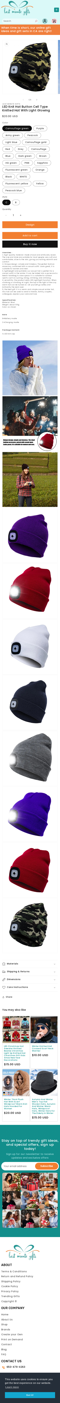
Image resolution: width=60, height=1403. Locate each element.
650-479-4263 (16, 1367)
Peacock (33, 135)
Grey (21, 149)
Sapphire (42, 162)
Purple (40, 128)
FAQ (3, 1354)
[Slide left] (23, 99)
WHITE (23, 176)
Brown (43, 156)
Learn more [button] (12, 1387)
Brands (5, 1329)
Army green (13, 135)
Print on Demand (12, 1339)
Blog (4, 1349)
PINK (27, 162)
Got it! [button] (30, 1395)
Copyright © (9, 1301)
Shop (4, 1324)
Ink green (11, 162)
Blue (8, 156)
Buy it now (30, 244)
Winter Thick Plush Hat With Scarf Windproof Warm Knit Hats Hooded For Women (15, 1104)
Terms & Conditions (14, 1271)
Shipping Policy (11, 1281)
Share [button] (9, 996)
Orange (40, 169)
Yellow (40, 183)
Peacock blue (14, 190)
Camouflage (38, 149)
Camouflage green (17, 128)
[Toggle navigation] (56, 10)
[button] (30, 964)
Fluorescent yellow (17, 183)
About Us (7, 1319)
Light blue (11, 142)
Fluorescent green (17, 169)
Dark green (25, 156)
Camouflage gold (35, 142)
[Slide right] (36, 99)
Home (4, 1314)
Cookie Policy (9, 1286)
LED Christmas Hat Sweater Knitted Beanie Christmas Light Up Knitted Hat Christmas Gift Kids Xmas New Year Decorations (15, 1053)
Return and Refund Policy (17, 1276)
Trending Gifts (10, 1296)
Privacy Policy (10, 1291)
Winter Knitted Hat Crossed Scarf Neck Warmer (43, 1048)
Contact (6, 1344)
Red (8, 149)
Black (9, 176)
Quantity (6, 209)
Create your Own (12, 1334)
